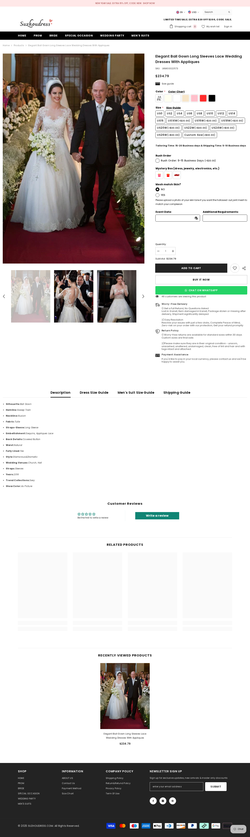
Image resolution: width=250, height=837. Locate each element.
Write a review (157, 516)
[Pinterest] (172, 800)
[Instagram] (162, 800)
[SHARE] (243, 268)
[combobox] (214, 12)
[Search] (217, 12)
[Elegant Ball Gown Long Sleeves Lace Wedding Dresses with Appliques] (125, 696)
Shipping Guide (176, 392)
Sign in (228, 26)
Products (19, 45)
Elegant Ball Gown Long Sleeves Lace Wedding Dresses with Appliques (125, 735)
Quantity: (161, 244)
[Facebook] (153, 800)
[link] (234, 268)
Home (6, 45)
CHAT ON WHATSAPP (203, 290)
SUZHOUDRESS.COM (40, 826)
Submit (215, 786)
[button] (4, 296)
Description (61, 392)
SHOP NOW (149, 3)
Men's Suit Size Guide (136, 392)
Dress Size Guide (94, 392)
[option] (73, 159)
